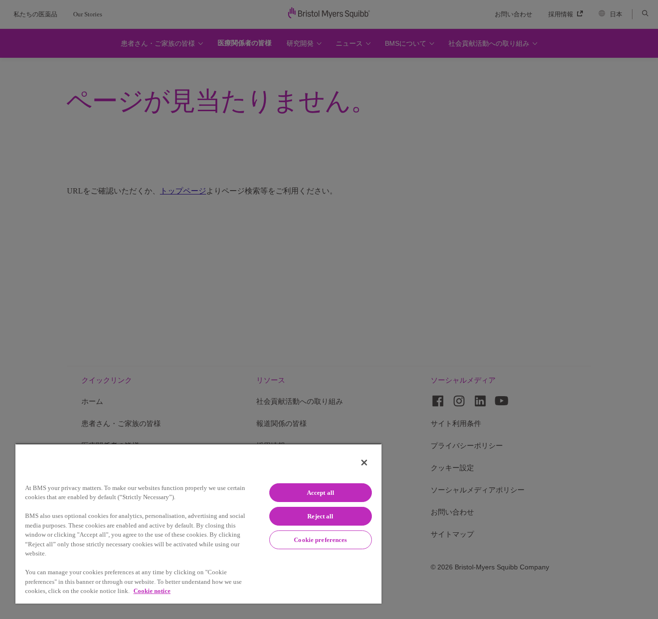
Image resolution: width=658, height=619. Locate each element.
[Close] (364, 462)
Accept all (320, 492)
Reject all (320, 516)
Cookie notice (152, 590)
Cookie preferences (320, 539)
